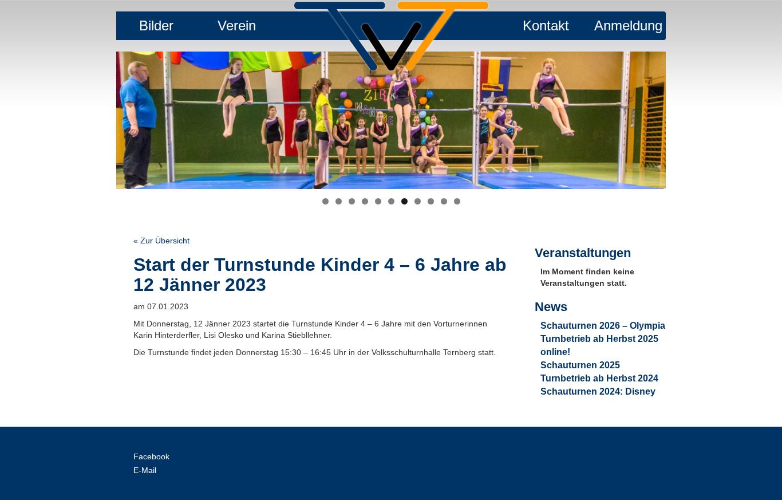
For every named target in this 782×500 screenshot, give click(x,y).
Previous (96, 117)
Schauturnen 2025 (580, 365)
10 (444, 201)
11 (457, 201)
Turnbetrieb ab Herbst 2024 (599, 378)
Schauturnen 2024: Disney (597, 391)
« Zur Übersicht (161, 240)
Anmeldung (628, 25)
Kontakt (546, 25)
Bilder (156, 25)
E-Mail (144, 470)
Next (685, 117)
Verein (237, 25)
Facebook (151, 456)
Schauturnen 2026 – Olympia (602, 325)
